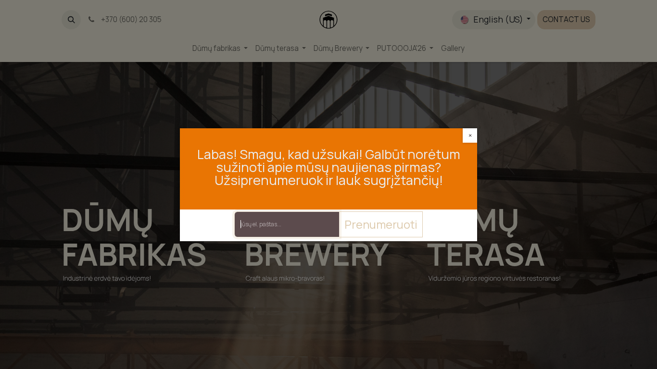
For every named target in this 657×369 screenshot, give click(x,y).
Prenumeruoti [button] (380, 224)
